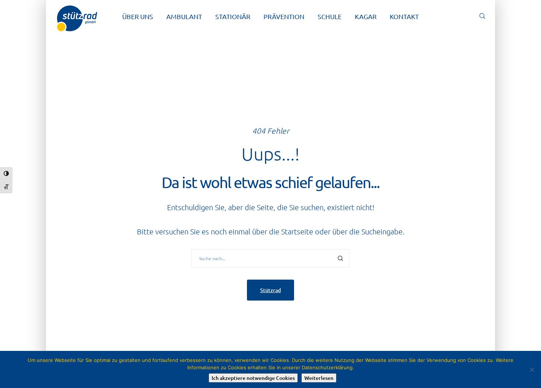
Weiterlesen (318, 377)
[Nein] (531, 369)
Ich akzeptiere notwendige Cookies (253, 377)
